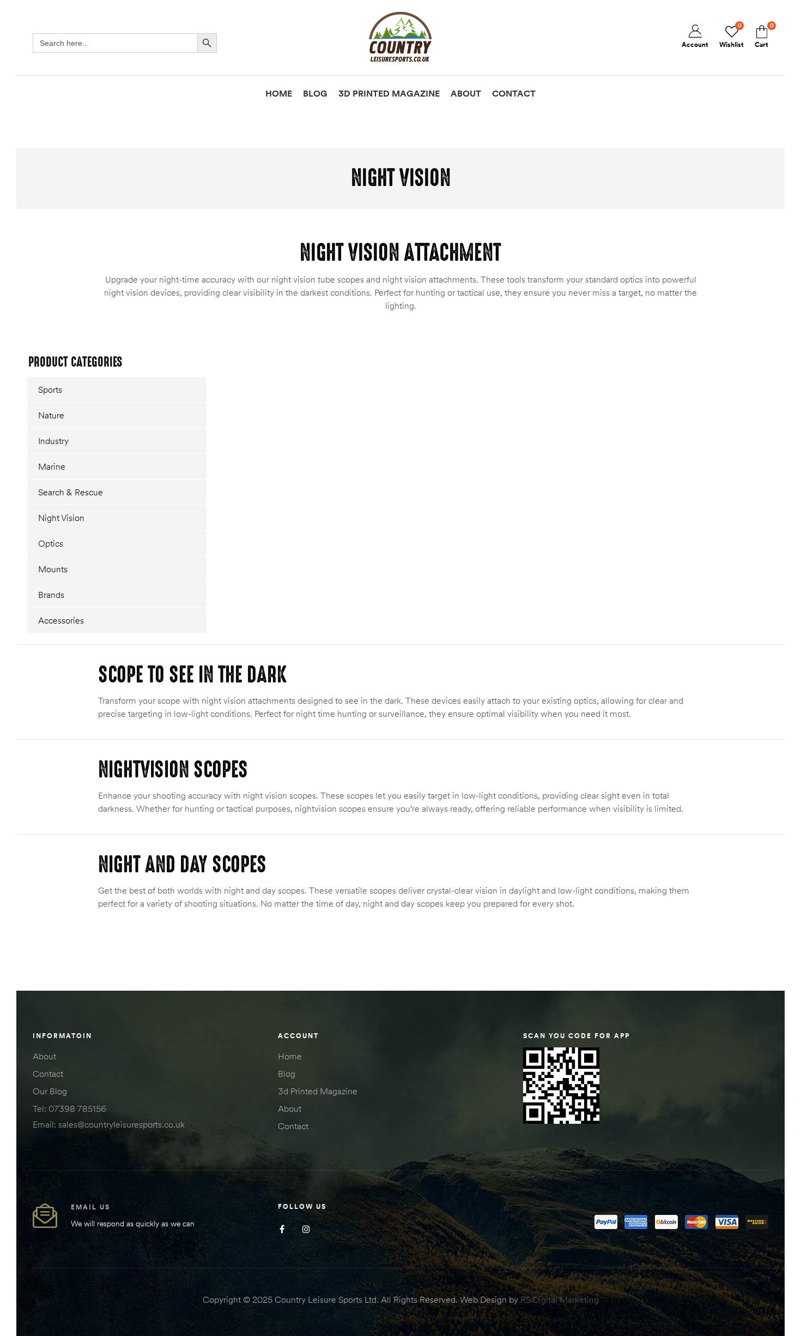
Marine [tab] (51, 466)
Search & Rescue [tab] (70, 492)
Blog (286, 1073)
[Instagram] (306, 1229)
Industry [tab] (53, 440)
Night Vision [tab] (61, 517)
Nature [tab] (51, 415)
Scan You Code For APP (576, 1036)
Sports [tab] (50, 389)
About (44, 1056)
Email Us (90, 1207)
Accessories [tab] (61, 620)
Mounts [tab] (53, 569)
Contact (48, 1073)
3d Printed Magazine (317, 1091)
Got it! (749, 19)
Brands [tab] (51, 594)
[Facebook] (282, 1229)
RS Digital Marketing (559, 1299)
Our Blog (50, 1091)
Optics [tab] (50, 543)
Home (290, 1056)
